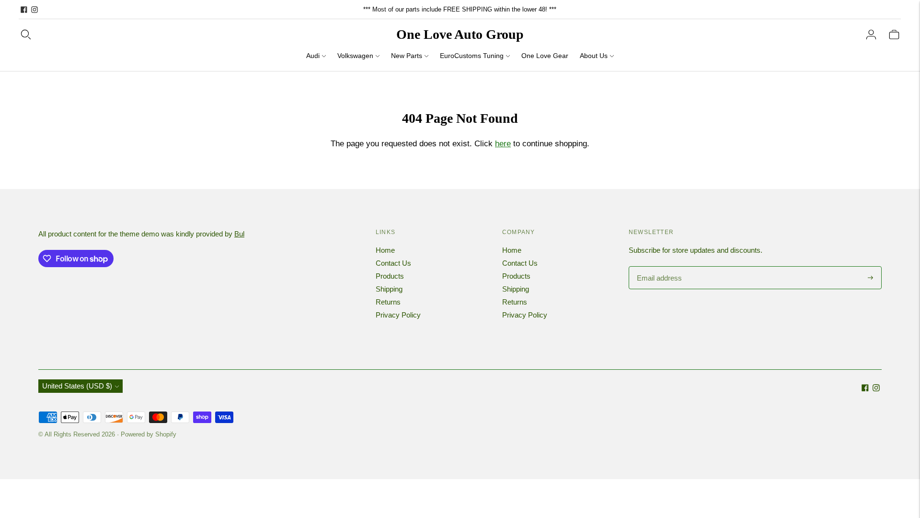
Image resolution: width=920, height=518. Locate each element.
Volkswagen (355, 55)
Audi (313, 55)
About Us (594, 55)
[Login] (871, 34)
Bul (239, 234)
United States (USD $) (77, 386)
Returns (388, 302)
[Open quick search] (26, 34)
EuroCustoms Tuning (472, 55)
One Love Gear (544, 55)
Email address (658, 267)
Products (390, 276)
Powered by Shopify (148, 434)
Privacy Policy (398, 315)
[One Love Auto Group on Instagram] (34, 9)
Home (385, 250)
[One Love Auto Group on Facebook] (24, 9)
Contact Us (393, 263)
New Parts (406, 55)
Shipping (389, 289)
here (503, 143)
